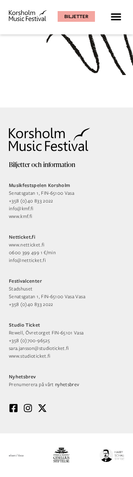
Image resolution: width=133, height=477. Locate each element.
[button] (116, 16)
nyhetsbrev (67, 384)
